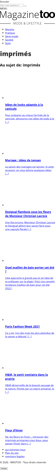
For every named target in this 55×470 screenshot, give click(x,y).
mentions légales (15, 456)
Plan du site (12, 453)
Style (8, 43)
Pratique (10, 33)
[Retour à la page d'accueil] (27, 23)
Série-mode (11, 36)
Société (9, 39)
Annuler (4, 468)
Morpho (9, 29)
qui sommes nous (15, 449)
